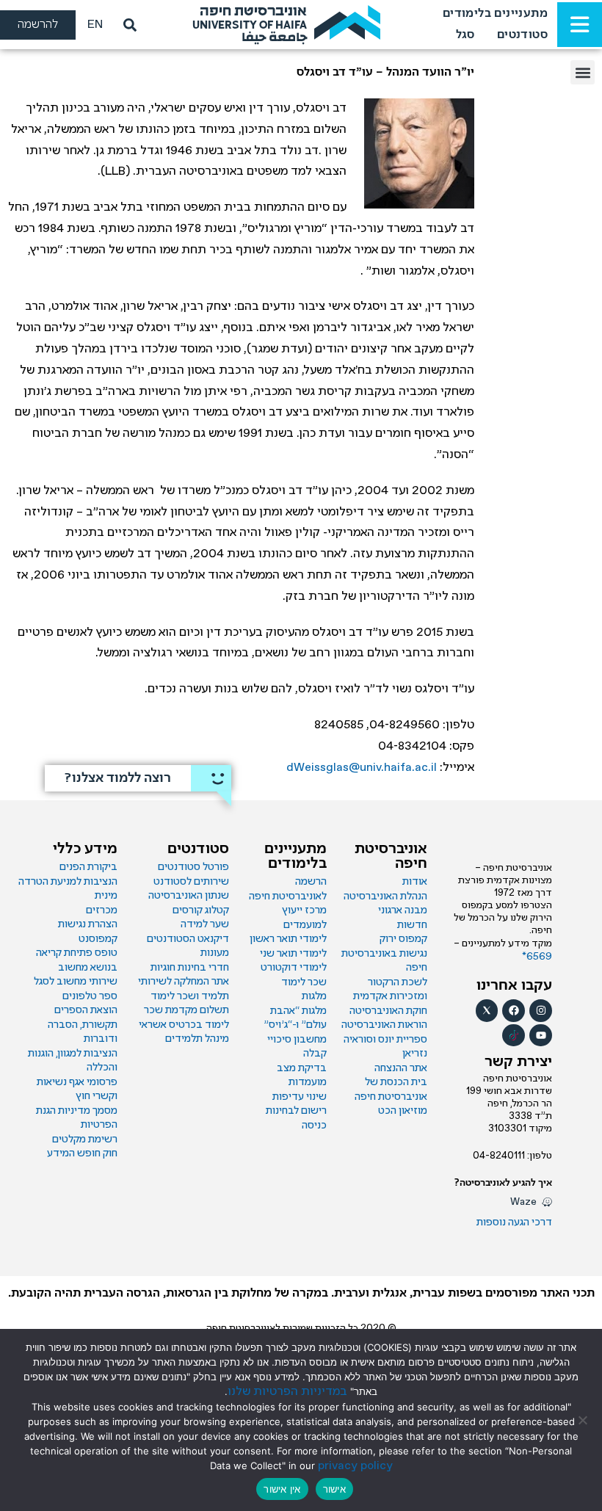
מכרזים (101, 910)
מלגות (314, 996)
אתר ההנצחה (400, 1068)
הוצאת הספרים (85, 1010)
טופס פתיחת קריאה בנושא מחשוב (76, 960)
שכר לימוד (304, 982)
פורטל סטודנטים (193, 867)
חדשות (412, 925)
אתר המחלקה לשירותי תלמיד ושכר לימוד (183, 989)
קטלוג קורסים (201, 910)
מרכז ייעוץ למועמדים (304, 918)
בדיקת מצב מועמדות (302, 1076)
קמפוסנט (98, 939)
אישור (334, 1489)
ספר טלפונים (89, 996)
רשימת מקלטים (84, 1139)
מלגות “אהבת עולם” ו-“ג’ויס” (295, 1018)
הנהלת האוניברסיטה (385, 896)
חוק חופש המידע (82, 1153)
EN (95, 24)
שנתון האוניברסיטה (188, 895)
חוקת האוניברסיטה (388, 1011)
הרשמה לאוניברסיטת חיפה (288, 889)
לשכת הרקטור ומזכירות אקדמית (390, 990)
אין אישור (282, 1489)
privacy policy (355, 1466)
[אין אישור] (583, 1420)
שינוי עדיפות (299, 1097)
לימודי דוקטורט (294, 967)
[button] (582, 72)
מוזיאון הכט (402, 1110)
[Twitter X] (487, 1010)
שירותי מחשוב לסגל (75, 981)
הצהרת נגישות (87, 924)
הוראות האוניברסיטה (384, 1025)
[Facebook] (513, 1010)
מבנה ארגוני (402, 910)
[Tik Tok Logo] (513, 1035)
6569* (537, 956)
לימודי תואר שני (293, 953)
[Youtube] (540, 1035)
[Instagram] (540, 1010)
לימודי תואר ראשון (288, 939)
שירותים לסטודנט (191, 881)
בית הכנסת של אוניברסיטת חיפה (391, 1090)
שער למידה (205, 924)
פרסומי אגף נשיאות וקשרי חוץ (77, 1090)
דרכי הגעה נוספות (514, 1222)
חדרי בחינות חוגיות (189, 967)
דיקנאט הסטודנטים (188, 939)
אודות (414, 881)
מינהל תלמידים (197, 1039)
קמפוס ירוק (403, 939)
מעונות (214, 953)
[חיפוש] (127, 24)
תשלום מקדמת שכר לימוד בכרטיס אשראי (184, 1018)
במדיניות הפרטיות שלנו (287, 1391)
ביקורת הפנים (88, 867)
